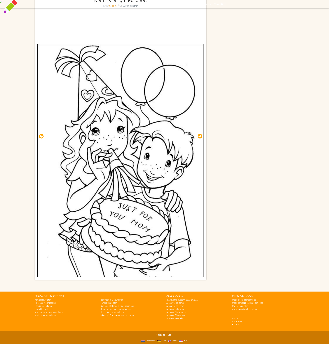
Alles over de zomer (175, 303)
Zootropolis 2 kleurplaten (112, 299)
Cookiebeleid (238, 321)
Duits (163, 341)
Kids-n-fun (108, 4)
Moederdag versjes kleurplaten (49, 312)
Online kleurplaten (240, 306)
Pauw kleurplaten (42, 309)
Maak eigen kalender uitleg (244, 299)
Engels (174, 341)
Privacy (235, 324)
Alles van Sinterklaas (175, 315)
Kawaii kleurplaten (43, 299)
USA (185, 341)
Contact (235, 318)
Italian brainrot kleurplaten (112, 312)
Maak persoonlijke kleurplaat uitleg (247, 303)
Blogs (141, 4)
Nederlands (150, 341)
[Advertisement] (121, 26)
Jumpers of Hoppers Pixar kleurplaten (117, 306)
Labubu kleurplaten (43, 306)
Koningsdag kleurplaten (45, 315)
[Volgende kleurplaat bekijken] (199, 136)
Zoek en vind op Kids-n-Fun (244, 309)
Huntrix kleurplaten (109, 303)
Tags (216, 4)
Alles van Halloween (175, 309)
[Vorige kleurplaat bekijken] (42, 136)
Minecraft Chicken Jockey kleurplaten (117, 315)
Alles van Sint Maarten (176, 312)
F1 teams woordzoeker (45, 303)
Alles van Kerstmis (174, 318)
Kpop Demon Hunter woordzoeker (116, 309)
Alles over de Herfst (175, 306)
